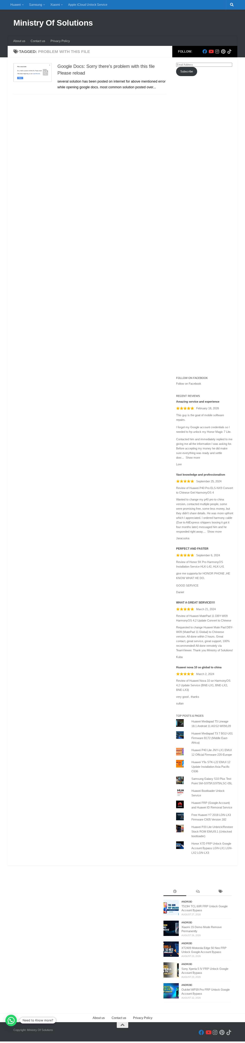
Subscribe (186, 71)
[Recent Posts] (174, 892)
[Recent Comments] (197, 892)
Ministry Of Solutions (53, 22)
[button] (11, 1020)
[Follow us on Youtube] (211, 51)
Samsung (35, 4)
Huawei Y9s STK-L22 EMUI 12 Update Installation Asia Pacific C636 (210, 766)
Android (186, 901)
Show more (193, 457)
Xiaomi (55, 4)
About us (19, 41)
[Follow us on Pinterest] (223, 51)
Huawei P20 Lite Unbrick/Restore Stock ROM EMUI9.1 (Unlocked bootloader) (212, 831)
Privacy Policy (60, 41)
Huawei (15, 4)
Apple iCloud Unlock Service (87, 4)
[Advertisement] (205, 148)
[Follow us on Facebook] (205, 51)
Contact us (38, 41)
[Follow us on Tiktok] (229, 51)
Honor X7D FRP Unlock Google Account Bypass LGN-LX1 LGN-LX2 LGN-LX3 (211, 848)
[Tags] (220, 892)
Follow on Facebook (192, 377)
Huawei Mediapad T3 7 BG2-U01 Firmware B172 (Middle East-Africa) (212, 738)
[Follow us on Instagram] (217, 51)
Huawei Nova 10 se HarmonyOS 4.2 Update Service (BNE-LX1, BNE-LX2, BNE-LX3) (203, 685)
